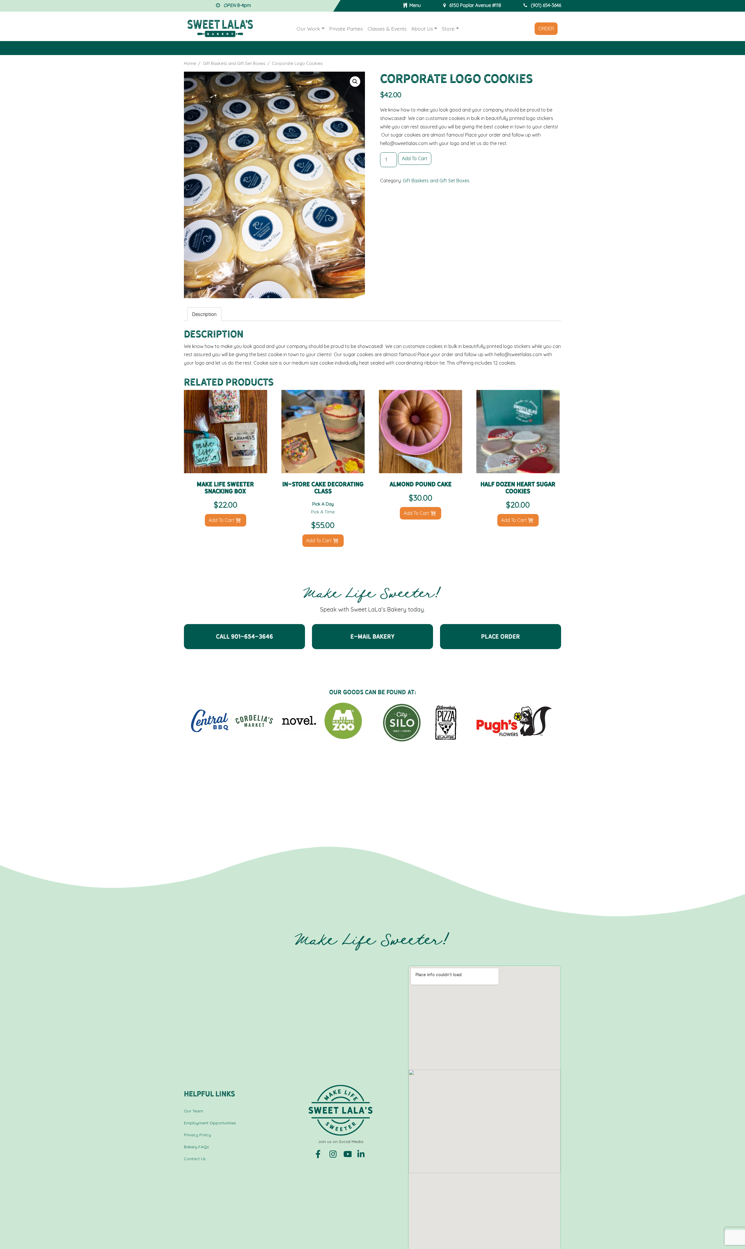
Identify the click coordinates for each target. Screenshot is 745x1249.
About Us (422, 28)
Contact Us (195, 1158)
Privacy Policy (197, 1134)
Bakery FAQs (196, 1146)
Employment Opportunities (210, 1123)
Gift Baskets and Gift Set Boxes (234, 63)
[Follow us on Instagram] (334, 1153)
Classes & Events (387, 28)
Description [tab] (204, 314)
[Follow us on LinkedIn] (361, 1153)
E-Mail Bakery (372, 636)
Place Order (500, 636)
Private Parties (346, 28)
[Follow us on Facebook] (320, 1153)
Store (448, 28)
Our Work (308, 28)
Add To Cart (415, 158)
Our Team (193, 1111)
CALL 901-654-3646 (244, 636)
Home (190, 63)
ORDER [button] (546, 28)
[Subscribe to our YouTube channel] (348, 1153)
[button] (355, 81)
